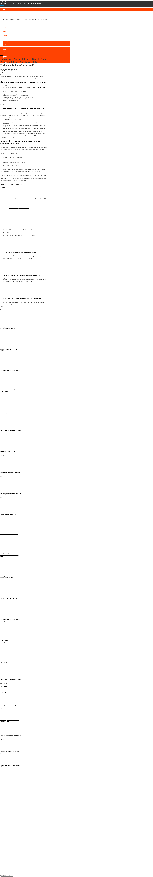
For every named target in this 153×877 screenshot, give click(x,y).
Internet (5, 781)
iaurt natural (51, 809)
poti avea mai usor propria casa (8, 816)
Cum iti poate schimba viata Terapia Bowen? (9, 751)
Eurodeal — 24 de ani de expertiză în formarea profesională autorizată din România (20, 252)
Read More (2, 872)
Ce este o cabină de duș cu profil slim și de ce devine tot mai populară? (14, 842)
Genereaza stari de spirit (31, 809)
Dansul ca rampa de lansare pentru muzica (44, 807)
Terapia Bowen (40, 816)
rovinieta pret (30, 816)
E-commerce (6, 778)
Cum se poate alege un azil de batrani (16, 807)
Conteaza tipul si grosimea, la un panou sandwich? (10, 410)
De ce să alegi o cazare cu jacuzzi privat (8, 514)
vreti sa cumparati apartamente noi (30, 819)
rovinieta (18, 816)
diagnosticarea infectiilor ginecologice (57, 807)
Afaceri (1, 55)
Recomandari (7, 785)
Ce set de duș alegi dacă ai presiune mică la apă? (10, 370)
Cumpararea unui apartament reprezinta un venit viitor (35, 805)
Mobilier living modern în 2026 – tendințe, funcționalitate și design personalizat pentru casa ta (22, 298)
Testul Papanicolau (46, 816)
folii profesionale (19, 809)
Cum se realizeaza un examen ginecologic (30, 807)
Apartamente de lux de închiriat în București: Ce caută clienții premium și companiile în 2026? (22, 275)
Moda (5, 783)
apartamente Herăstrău (42, 798)
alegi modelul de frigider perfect (26, 798)
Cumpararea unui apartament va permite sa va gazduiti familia (54, 805)
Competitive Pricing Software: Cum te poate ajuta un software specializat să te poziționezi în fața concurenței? (10, 555)
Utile (5, 791)
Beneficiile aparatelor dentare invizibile (19, 208)
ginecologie (38, 809)
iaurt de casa (46, 809)
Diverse (5, 777)
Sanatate (5, 786)
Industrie (5, 780)
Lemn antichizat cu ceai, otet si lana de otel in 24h (10, 705)
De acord (2, 5)
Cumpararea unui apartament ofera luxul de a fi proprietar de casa (15, 805)
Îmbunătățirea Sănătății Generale (50, 819)
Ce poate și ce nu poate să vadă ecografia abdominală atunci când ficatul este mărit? (17, 828)
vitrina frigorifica (16, 819)
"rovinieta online (8, 798)
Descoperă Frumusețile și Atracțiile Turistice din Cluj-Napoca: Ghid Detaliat (27, 198)
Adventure (18, 798)
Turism (5, 790)
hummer (42, 809)
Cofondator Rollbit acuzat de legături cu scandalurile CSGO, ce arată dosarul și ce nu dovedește (22, 229)
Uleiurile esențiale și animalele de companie (9, 534)
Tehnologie (6, 788)
